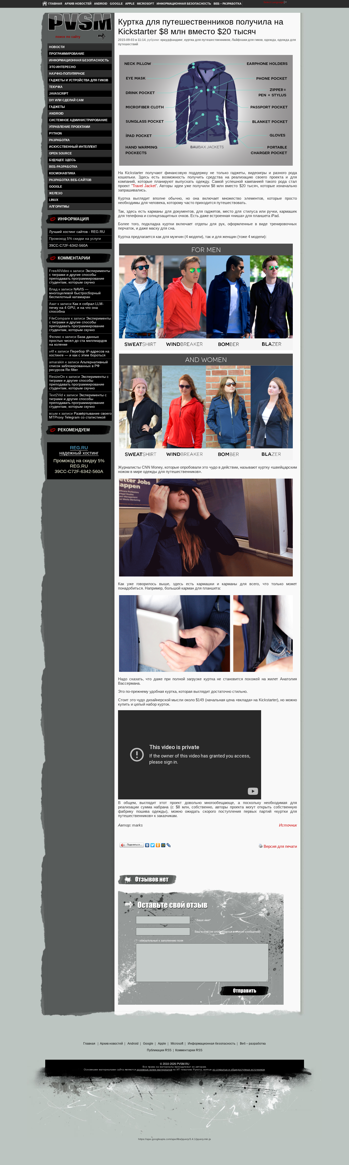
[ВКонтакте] (147, 845)
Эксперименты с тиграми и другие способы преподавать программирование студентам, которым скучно (79, 276)
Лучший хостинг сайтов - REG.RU (77, 232)
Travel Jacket (144, 186)
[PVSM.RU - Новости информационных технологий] (79, 24)
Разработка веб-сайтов (70, 180)
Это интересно (62, 67)
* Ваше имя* (203, 920)
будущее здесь (62, 160)
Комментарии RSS (188, 1050)
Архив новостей (78, 3)
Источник (288, 825)
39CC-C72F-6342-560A (68, 245)
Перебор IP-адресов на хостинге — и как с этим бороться (79, 353)
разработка (59, 140)
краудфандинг (171, 40)
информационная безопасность (79, 60)
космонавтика (62, 173)
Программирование (66, 53)
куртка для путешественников (207, 40)
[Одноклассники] (158, 845)
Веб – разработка (227, 3)
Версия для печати (280, 846)
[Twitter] (152, 845)
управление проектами (69, 127)
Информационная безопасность (184, 3)
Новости (57, 47)
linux (53, 200)
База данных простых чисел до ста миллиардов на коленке (78, 340)
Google (116, 3)
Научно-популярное (67, 73)
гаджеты (57, 107)
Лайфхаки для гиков (247, 40)
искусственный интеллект (73, 147)
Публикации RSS (159, 1050)
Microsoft (145, 3)
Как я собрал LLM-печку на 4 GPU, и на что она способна (76, 307)
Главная (55, 3)
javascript (58, 93)
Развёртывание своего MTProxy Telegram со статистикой (80, 415)
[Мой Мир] (163, 845)
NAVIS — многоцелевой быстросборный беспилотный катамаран (75, 293)
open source (60, 153)
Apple (129, 3)
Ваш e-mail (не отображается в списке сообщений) (228, 931)
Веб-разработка (63, 166)
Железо (55, 193)
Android (100, 3)
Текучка (56, 87)
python (55, 133)
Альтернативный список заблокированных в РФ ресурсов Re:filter (78, 366)
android (56, 113)
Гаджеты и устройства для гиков (78, 80)
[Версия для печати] (261, 846)
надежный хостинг (79, 450)
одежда (270, 40)
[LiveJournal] (168, 845)
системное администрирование (78, 120)
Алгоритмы (59, 206)
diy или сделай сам (66, 100)
